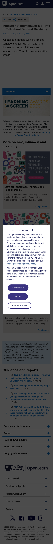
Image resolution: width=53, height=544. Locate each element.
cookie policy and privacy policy (21, 264)
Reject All (18, 296)
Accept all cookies (18, 288)
